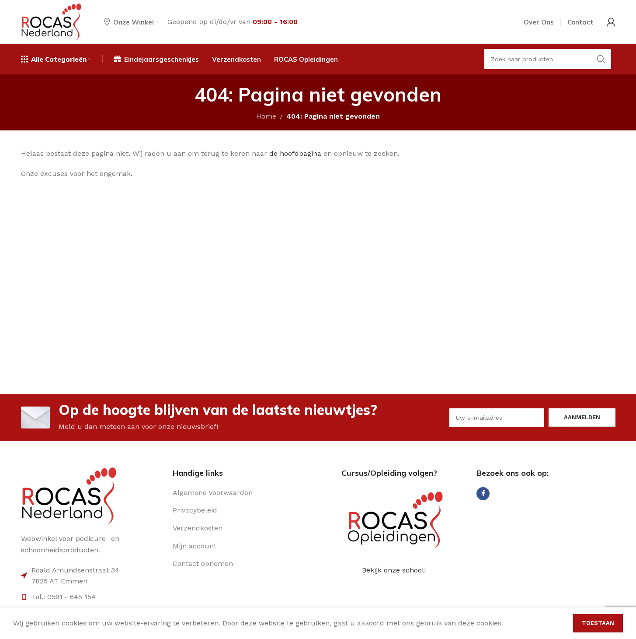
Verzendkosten (197, 528)
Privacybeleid (195, 510)
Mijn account (194, 546)
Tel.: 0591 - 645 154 (63, 597)
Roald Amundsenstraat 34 (75, 570)
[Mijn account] (611, 22)
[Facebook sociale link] (483, 493)
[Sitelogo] (51, 21)
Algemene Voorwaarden (213, 492)
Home (266, 116)
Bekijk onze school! (394, 570)
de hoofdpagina (295, 153)
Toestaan (598, 623)
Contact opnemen (203, 563)
